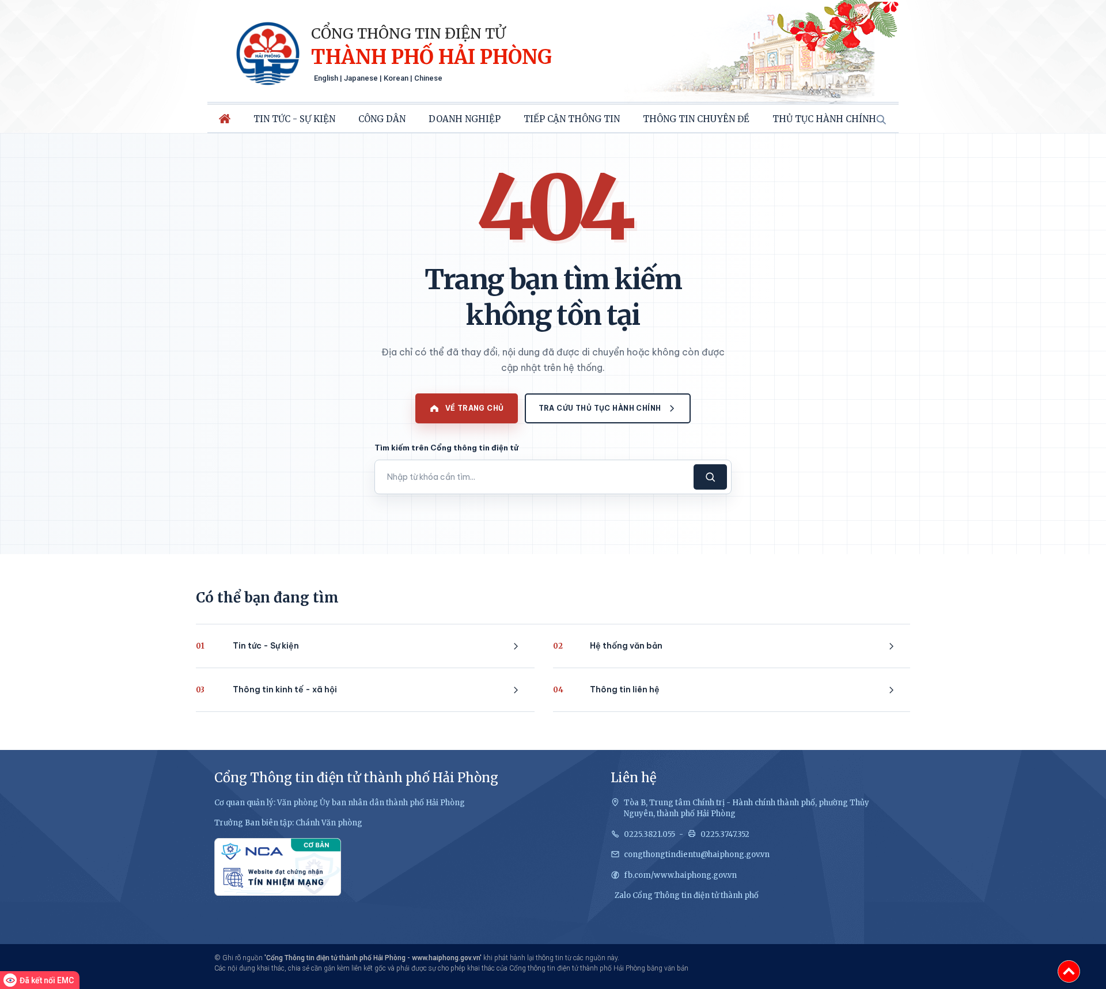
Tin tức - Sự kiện (294, 118)
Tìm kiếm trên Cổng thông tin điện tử (446, 447)
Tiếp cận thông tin (572, 118)
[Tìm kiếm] (880, 119)
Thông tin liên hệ (606, 689)
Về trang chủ (474, 408)
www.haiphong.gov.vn (446, 958)
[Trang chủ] (224, 118)
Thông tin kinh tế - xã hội (266, 689)
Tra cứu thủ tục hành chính (600, 408)
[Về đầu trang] (1069, 971)
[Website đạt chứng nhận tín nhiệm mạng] (277, 867)
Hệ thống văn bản (607, 646)
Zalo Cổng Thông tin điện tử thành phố (687, 895)
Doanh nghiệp (465, 118)
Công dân (382, 118)
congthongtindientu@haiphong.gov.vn (697, 854)
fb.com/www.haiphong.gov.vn (680, 875)
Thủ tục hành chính (824, 118)
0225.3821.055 (649, 834)
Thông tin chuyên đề (696, 118)
